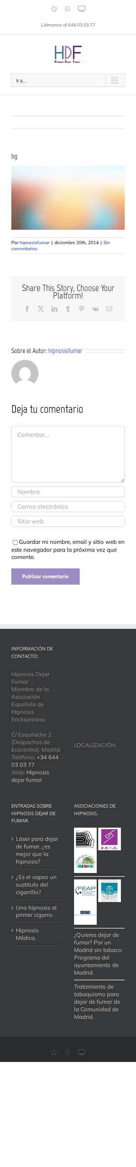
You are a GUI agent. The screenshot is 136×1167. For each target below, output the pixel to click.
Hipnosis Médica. (27, 934)
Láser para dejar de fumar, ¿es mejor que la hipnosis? (37, 850)
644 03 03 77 (81, 25)
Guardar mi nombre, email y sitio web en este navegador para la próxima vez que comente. (68, 549)
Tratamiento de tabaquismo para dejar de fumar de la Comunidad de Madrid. (97, 1001)
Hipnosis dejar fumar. (30, 776)
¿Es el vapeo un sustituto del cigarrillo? (36, 884)
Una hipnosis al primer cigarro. (36, 911)
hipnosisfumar (34, 242)
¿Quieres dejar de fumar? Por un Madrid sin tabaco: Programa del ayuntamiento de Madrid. (98, 953)
